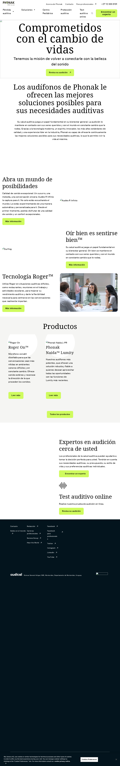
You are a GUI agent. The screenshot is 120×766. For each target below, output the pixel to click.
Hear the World (33, 543)
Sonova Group (32, 538)
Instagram (51, 548)
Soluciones (26, 9)
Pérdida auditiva (7, 11)
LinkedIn (50, 552)
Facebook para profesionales (52, 535)
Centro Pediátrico (48, 11)
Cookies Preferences (89, 759)
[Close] (116, 759)
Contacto (69, 4)
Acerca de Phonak (54, 4)
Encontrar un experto (108, 13)
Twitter (50, 543)
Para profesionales (84, 4)
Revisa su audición (58, 73)
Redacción (31, 526)
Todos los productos (60, 414)
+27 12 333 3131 (109, 4)
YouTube (50, 557)
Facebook (51, 526)
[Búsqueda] (92, 13)
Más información (13, 221)
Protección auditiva (66, 11)
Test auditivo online (84, 13)
